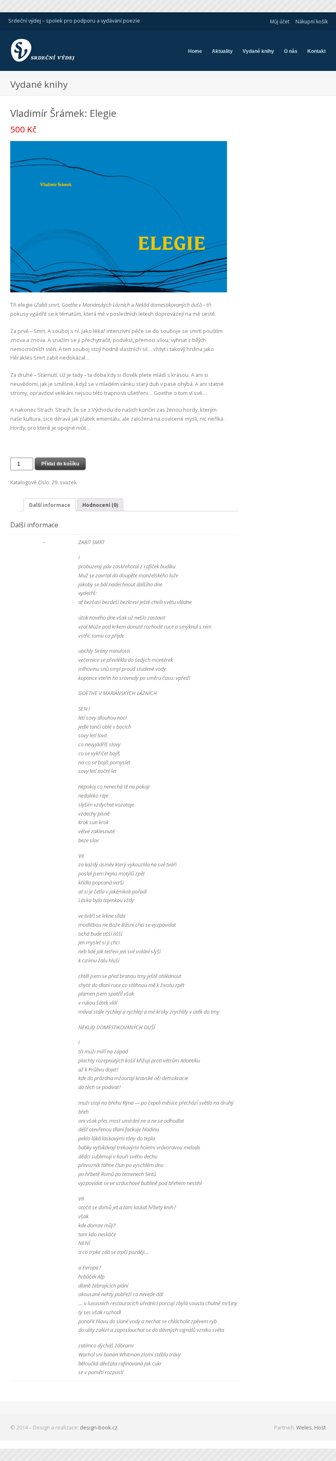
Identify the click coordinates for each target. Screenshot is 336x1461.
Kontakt (316, 51)
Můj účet (279, 21)
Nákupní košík (311, 21)
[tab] (49, 504)
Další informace (49, 504)
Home (195, 51)
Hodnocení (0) (100, 504)
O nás (290, 51)
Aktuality (222, 51)
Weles (304, 1427)
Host (320, 1427)
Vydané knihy (258, 51)
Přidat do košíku (60, 464)
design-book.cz (99, 1427)
